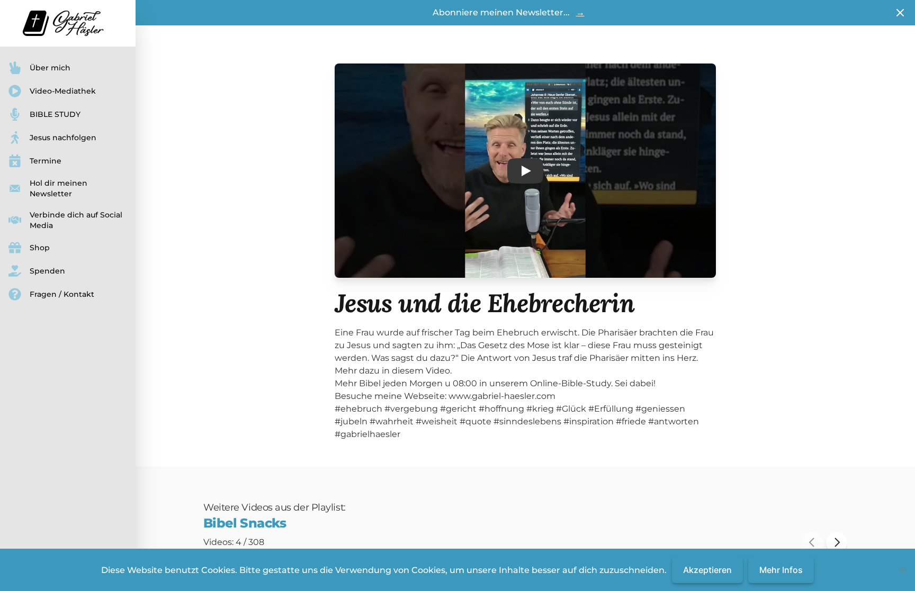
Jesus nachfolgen (63, 137)
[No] (901, 570)
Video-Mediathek (63, 91)
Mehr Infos (781, 570)
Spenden (47, 271)
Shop (40, 247)
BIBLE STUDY (55, 114)
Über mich (50, 67)
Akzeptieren (707, 570)
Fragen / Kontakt (62, 294)
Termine (45, 161)
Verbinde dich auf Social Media (76, 220)
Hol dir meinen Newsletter (58, 188)
